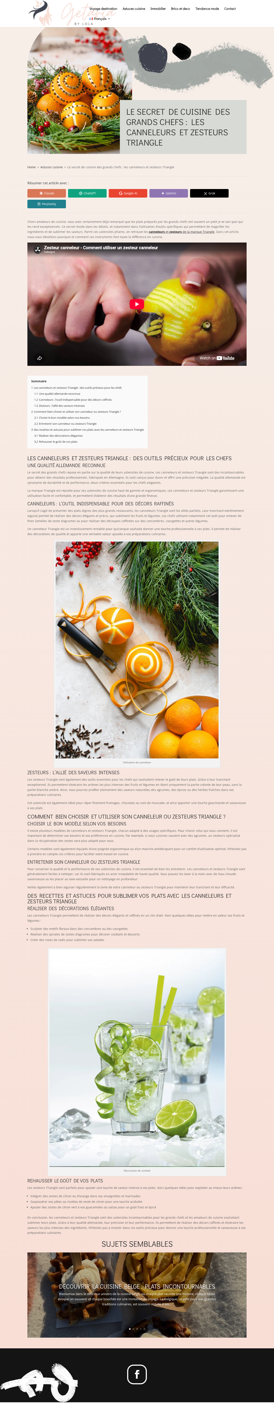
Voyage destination (103, 9)
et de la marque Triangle (181, 232)
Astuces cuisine (134, 9)
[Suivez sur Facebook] (137, 1374)
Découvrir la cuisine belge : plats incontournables (137, 1286)
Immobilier (158, 9)
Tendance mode (207, 9)
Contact (230, 9)
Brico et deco (180, 9)
